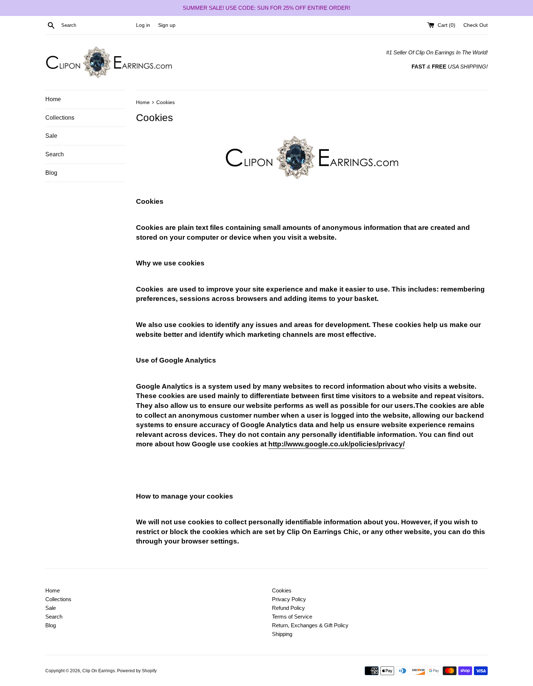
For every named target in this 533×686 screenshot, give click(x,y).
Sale (51, 136)
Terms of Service (292, 616)
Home (53, 99)
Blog (51, 173)
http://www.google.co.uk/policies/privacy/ (336, 444)
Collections (59, 118)
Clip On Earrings (98, 670)
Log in (143, 25)
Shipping (282, 634)
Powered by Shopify (137, 670)
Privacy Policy (289, 599)
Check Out (475, 25)
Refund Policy (288, 608)
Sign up (166, 25)
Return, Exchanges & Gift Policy (310, 625)
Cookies (282, 590)
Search (54, 154)
